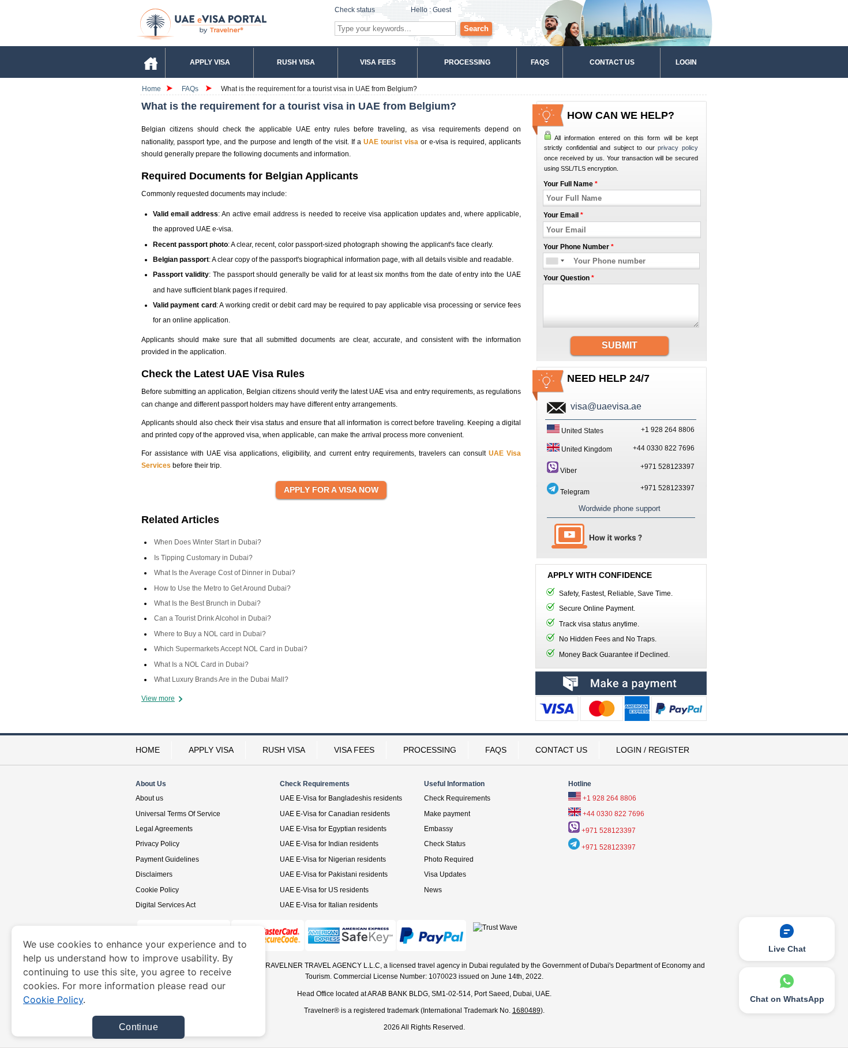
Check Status (445, 844)
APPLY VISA (211, 749)
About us (149, 798)
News (433, 890)
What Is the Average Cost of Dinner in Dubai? (224, 573)
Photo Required (449, 859)
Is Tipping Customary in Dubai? (203, 558)
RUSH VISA (283, 749)
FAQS (495, 749)
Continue (138, 1027)
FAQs (190, 89)
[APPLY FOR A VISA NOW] (331, 490)
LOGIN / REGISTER (652, 749)
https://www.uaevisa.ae (228, 23)
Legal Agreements (164, 829)
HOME (148, 749)
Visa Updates (445, 874)
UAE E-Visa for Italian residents (329, 905)
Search (476, 28)
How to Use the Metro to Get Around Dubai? (222, 588)
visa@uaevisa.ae (606, 406)
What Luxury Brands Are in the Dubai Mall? (221, 679)
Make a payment (621, 683)
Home (151, 89)
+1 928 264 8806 (609, 798)
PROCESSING (429, 749)
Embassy (438, 829)
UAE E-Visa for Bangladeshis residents (341, 798)
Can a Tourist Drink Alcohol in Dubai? (212, 618)
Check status (355, 10)
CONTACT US (561, 749)
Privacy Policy (157, 844)
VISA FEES (354, 749)
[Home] (151, 62)
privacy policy (678, 147)
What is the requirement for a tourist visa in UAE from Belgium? (319, 89)
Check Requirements (457, 798)
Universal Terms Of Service (178, 814)
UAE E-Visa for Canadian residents (335, 814)
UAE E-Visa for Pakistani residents (334, 874)
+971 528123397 (667, 467)
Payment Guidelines (167, 859)
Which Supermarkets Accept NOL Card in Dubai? (230, 649)
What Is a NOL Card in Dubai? (201, 664)
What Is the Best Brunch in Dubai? (207, 603)
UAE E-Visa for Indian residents (329, 844)
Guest (442, 10)
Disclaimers (154, 874)
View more (158, 698)
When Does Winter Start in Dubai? (207, 542)
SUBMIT (619, 345)
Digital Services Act (166, 905)
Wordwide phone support (620, 508)
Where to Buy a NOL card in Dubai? (210, 634)
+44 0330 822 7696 (613, 814)
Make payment (447, 814)
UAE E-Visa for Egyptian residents (333, 829)
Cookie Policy (157, 890)
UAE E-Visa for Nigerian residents (333, 859)
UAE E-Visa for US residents (324, 890)
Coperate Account (621, 711)
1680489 (526, 1010)
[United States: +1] (551, 261)
